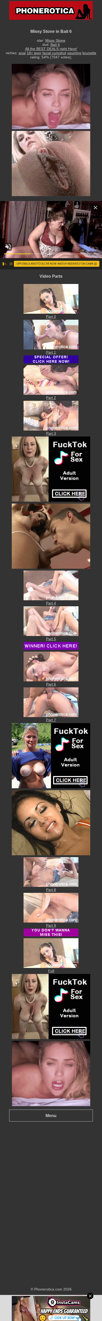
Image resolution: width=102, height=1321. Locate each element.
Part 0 (51, 316)
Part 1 (51, 352)
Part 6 (51, 684)
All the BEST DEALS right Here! (51, 49)
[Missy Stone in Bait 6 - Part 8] (51, 885)
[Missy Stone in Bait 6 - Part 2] (51, 393)
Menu (51, 1115)
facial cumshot (54, 53)
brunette (89, 53)
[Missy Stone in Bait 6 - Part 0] (51, 312)
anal (22, 53)
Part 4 (51, 603)
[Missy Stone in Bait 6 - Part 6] (51, 680)
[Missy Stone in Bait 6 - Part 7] (51, 716)
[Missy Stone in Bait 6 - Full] (51, 967)
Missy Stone (55, 40)
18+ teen (34, 53)
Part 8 (51, 890)
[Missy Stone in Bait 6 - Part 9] (51, 921)
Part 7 (51, 720)
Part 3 (51, 433)
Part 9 (51, 925)
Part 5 (51, 639)
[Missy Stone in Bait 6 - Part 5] (51, 635)
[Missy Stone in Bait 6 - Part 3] (51, 429)
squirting (74, 53)
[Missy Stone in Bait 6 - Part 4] (51, 599)
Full (51, 971)
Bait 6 (55, 45)
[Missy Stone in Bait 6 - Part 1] (51, 348)
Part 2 (51, 398)
